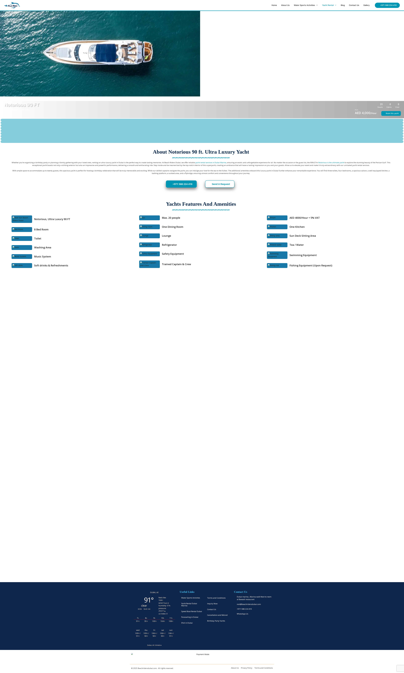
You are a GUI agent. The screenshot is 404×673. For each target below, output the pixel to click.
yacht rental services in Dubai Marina (210, 162)
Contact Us (354, 5)
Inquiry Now (212, 603)
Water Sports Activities (304, 5)
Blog (343, 5)
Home (274, 5)
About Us (285, 5)
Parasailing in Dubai (189, 617)
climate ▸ (154, 645)
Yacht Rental (328, 5)
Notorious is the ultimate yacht (331, 162)
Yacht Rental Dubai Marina (189, 604)
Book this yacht (392, 113)
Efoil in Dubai (187, 623)
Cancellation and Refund (217, 615)
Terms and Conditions (216, 598)
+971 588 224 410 (388, 5)
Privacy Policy (246, 668)
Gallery (366, 5)
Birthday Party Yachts (216, 621)
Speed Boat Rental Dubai (191, 611)
